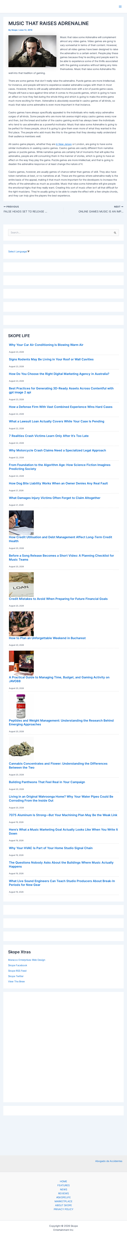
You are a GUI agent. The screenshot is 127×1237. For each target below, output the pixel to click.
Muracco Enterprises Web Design (26, 959)
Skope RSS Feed (17, 970)
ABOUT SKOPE (63, 1205)
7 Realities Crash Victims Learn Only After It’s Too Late (49, 436)
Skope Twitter (15, 976)
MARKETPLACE (63, 1201)
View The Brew (16, 981)
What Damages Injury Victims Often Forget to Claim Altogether (54, 498)
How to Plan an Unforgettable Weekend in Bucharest (47, 638)
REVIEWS (63, 1193)
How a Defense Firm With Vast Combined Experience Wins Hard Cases (60, 407)
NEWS (63, 1189)
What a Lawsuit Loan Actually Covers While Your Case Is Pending (56, 421)
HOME (63, 1181)
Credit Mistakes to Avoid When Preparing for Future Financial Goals (58, 599)
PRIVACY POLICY (63, 1209)
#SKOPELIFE (63, 1197)
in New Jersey (64, 144)
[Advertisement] (63, 1046)
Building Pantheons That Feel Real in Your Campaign (47, 782)
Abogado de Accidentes (108, 1161)
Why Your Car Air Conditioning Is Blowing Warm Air (46, 345)
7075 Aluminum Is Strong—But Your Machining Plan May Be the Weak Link (63, 815)
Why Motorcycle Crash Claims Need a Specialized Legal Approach (57, 450)
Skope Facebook (17, 965)
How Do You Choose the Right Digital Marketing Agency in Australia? (59, 374)
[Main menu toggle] (120, 6)
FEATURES (63, 1185)
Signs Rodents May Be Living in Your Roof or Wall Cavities (51, 359)
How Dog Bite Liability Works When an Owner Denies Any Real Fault (58, 483)
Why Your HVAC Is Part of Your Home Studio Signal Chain (51, 848)
